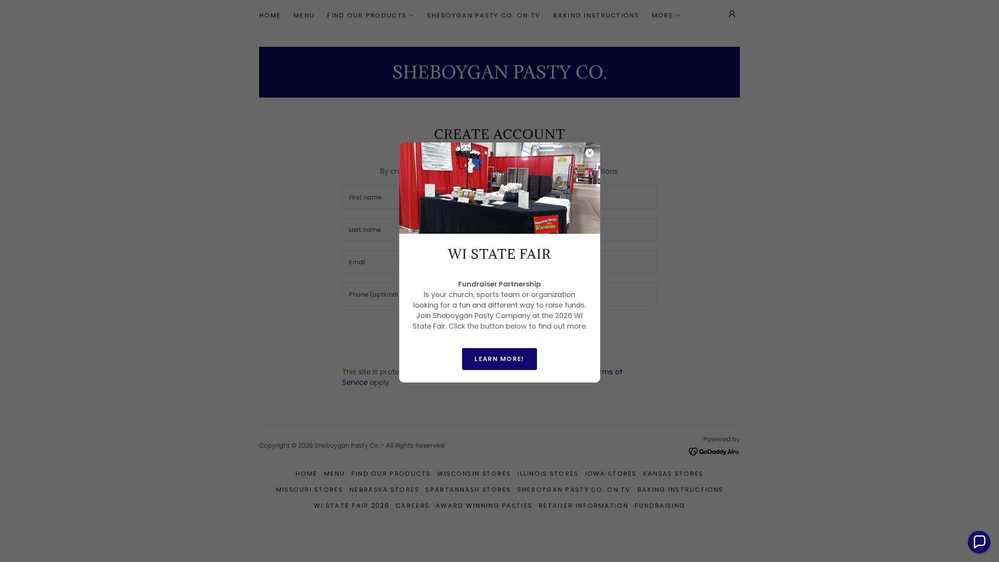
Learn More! (499, 358)
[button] (979, 542)
